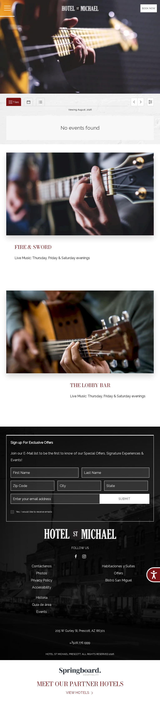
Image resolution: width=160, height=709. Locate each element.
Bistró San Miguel (118, 580)
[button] (7, 8)
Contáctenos (42, 566)
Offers (118, 573)
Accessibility (41, 587)
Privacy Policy (41, 580)
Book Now (148, 8)
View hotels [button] (78, 693)
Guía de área (41, 605)
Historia (42, 598)
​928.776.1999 (81, 642)
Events (41, 612)
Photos (41, 573)
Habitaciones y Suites (118, 566)
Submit (124, 498)
